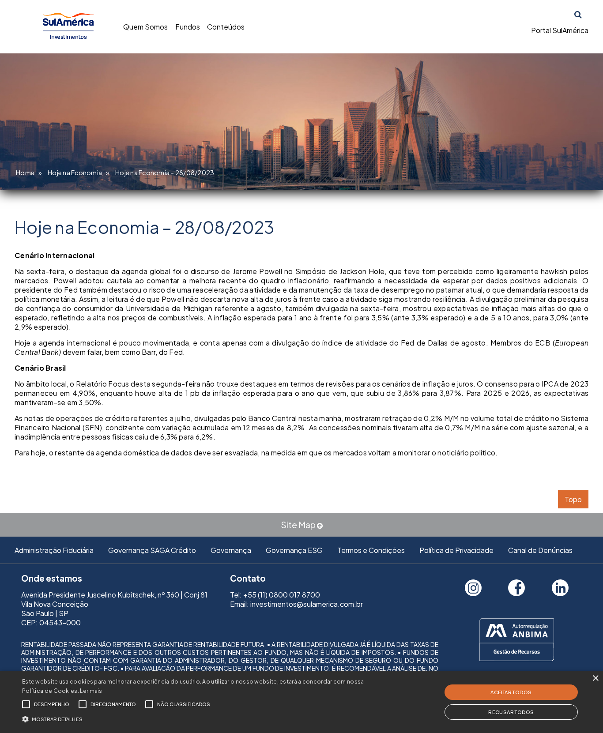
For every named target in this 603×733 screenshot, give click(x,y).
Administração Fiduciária (54, 550)
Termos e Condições (371, 550)
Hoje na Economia (75, 173)
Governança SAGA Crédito (152, 550)
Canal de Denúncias (540, 550)
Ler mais (91, 691)
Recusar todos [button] (511, 712)
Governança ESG (294, 550)
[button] (203, 718)
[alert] (301, 702)
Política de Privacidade (456, 550)
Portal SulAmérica (559, 30)
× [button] (595, 678)
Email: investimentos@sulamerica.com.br (296, 604)
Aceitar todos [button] (510, 692)
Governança (231, 550)
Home (25, 173)
